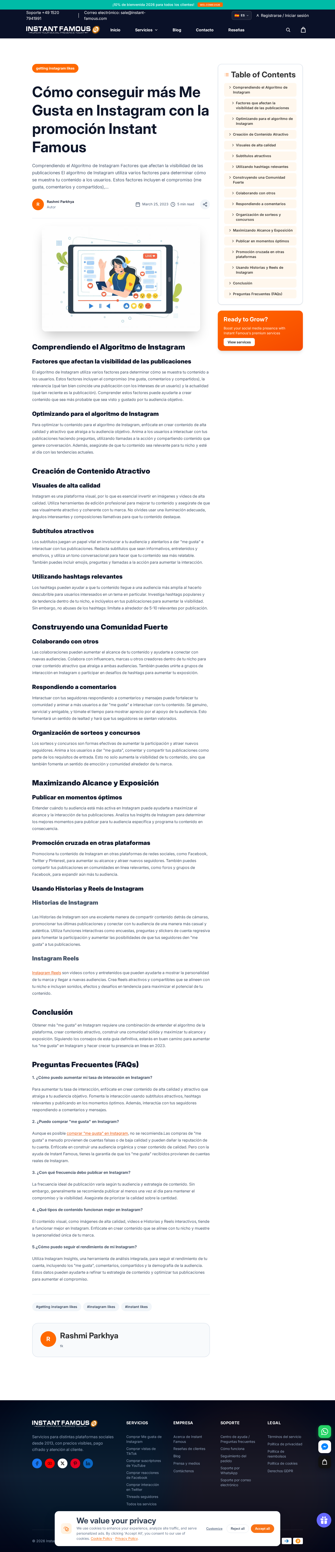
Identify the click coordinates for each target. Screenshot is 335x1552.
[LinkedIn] (88, 1463)
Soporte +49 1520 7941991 (42, 15)
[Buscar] (288, 29)
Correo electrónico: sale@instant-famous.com (114, 15)
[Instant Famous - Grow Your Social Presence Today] (63, 30)
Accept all (262, 1528)
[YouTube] (50, 1463)
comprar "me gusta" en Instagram (97, 1133)
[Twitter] (62, 1463)
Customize (214, 1528)
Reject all (238, 1528)
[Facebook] (37, 1463)
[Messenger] (324, 1446)
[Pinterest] (75, 1463)
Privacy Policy (126, 1538)
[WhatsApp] (324, 1431)
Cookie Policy (101, 1538)
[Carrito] (324, 1462)
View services (239, 342)
